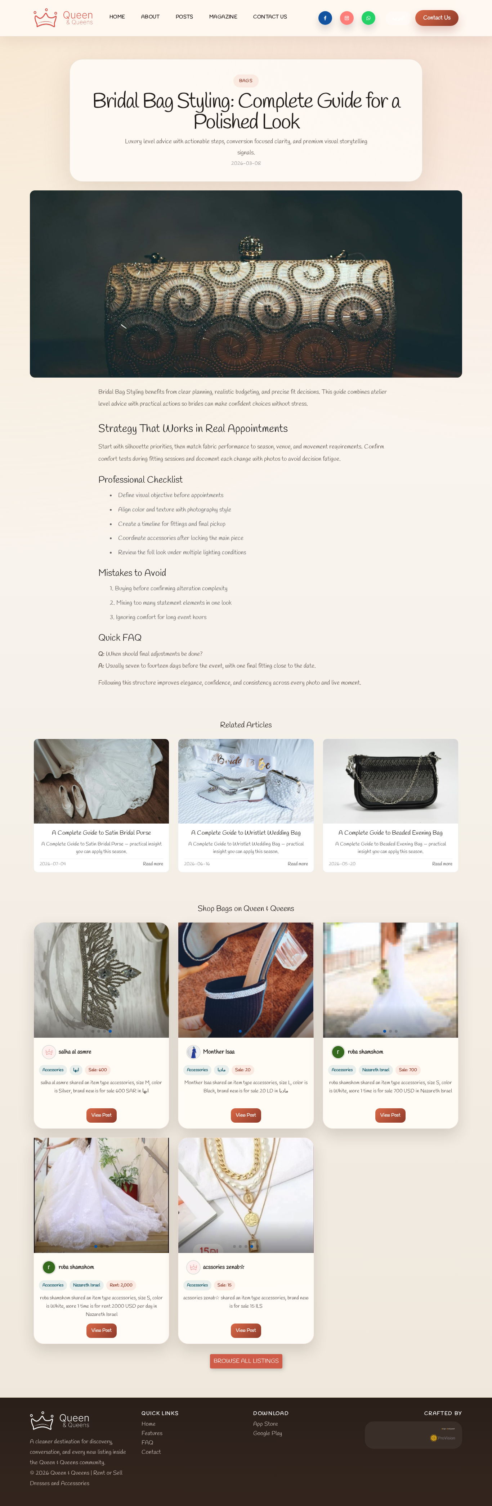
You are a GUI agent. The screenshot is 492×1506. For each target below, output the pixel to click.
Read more (153, 864)
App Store (265, 1424)
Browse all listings (246, 1361)
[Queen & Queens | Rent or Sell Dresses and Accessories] (63, 18)
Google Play (267, 1434)
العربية (398, 18)
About (150, 17)
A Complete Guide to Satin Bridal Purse (101, 833)
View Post (101, 1115)
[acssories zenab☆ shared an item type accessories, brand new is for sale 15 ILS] (245, 1195)
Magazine (223, 17)
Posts (184, 17)
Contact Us (437, 18)
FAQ (147, 1443)
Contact (151, 1452)
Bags (246, 81)
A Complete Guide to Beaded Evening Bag (391, 833)
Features (152, 1434)
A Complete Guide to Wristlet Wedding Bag (246, 833)
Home (117, 17)
